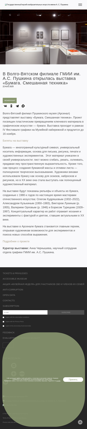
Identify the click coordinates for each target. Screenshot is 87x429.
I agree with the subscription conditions (17, 317)
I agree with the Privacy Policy (14, 321)
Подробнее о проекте (16, 241)
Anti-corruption (13, 289)
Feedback (9, 332)
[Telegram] (17, 106)
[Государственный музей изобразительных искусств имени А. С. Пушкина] (36, 5)
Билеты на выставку (15, 140)
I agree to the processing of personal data (18, 326)
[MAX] (23, 106)
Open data (9, 295)
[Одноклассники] (11, 106)
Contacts (9, 300)
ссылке (58, 380)
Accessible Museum (15, 279)
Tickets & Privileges (15, 273)
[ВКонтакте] (5, 106)
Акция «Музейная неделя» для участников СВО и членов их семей (43, 284)
